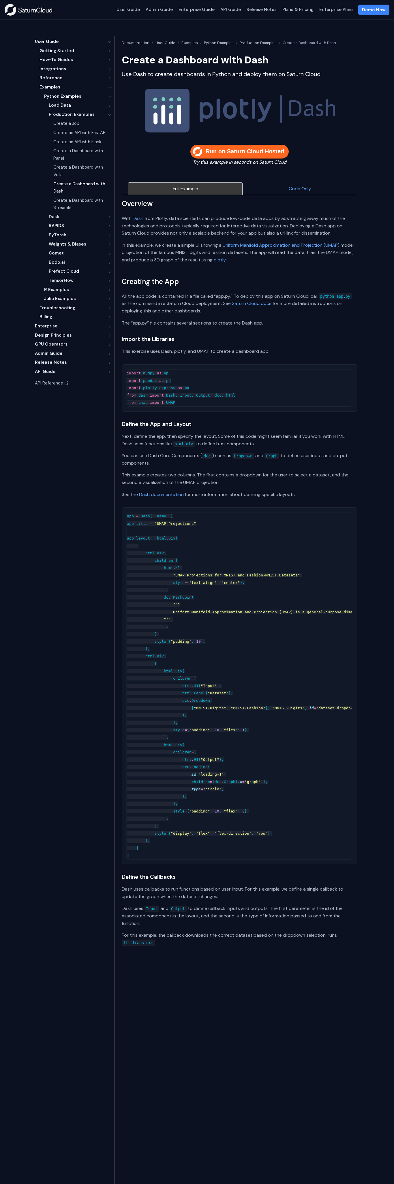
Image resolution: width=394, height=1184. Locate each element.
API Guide (230, 9)
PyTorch (57, 235)
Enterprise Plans (336, 9)
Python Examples (62, 96)
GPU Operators (51, 344)
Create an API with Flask (77, 142)
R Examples (56, 290)
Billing (46, 317)
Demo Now (374, 10)
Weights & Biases (67, 244)
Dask (54, 217)
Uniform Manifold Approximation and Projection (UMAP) (281, 245)
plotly (220, 260)
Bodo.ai (57, 262)
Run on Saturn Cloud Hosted (245, 151)
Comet (56, 253)
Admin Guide (159, 9)
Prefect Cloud (64, 271)
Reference (51, 78)
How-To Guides (56, 60)
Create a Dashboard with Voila (78, 171)
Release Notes (262, 9)
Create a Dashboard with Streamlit (78, 204)
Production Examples (72, 114)
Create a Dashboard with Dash (79, 187)
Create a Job (66, 123)
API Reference (49, 383)
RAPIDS (56, 226)
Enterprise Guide (197, 9)
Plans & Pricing (298, 9)
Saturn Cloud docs (251, 303)
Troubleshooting (57, 308)
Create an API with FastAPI (79, 132)
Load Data (60, 105)
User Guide (128, 9)
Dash (138, 218)
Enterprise (46, 326)
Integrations (53, 69)
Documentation (135, 42)
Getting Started (57, 51)
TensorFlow (61, 280)
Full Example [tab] (185, 189)
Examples (50, 87)
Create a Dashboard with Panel (78, 154)
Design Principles (53, 335)
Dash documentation (161, 494)
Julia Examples (60, 298)
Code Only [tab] (300, 189)
